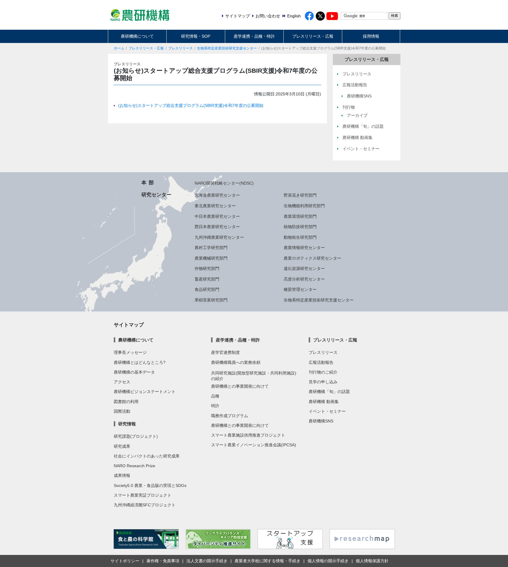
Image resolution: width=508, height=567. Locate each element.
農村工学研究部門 (211, 247)
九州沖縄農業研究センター (219, 237)
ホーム (119, 48)
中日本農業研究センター (217, 216)
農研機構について (137, 36)
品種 (215, 396)
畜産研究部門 (207, 279)
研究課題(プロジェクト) (136, 436)
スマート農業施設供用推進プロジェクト (248, 435)
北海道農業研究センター (217, 195)
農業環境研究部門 (300, 216)
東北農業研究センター (215, 205)
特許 (215, 405)
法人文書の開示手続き (207, 560)
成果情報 (122, 475)
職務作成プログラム (229, 415)
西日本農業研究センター (217, 226)
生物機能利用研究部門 (304, 205)
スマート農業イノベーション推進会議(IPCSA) (253, 444)
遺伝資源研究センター (304, 268)
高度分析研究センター (304, 279)
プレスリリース (180, 48)
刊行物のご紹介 (323, 372)
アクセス (122, 381)
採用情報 (371, 36)
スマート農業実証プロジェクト (142, 495)
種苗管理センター (300, 289)
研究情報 (127, 423)
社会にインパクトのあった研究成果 (147, 456)
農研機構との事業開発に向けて (240, 386)
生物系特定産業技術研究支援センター (227, 48)
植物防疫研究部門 (300, 226)
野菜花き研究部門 (300, 195)
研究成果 (122, 446)
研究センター (156, 195)
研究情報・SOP (195, 36)
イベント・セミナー (327, 411)
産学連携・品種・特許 (254, 36)
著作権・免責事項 (162, 560)
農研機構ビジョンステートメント (145, 391)
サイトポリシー (125, 560)
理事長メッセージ (130, 352)
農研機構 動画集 (324, 401)
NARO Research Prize (134, 465)
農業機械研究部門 (211, 258)
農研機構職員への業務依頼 (235, 362)
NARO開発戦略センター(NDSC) (224, 183)
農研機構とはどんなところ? (140, 362)
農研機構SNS (321, 421)
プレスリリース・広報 (312, 36)
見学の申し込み (323, 381)
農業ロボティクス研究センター (312, 258)
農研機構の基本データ (134, 372)
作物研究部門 (207, 268)
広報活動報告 (321, 362)
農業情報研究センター (304, 247)
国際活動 (122, 411)
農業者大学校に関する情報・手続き (267, 560)
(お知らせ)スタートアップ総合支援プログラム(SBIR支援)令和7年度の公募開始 (190, 105)
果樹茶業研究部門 (211, 300)
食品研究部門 (207, 289)
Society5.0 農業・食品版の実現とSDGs (150, 485)
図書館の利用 (126, 401)
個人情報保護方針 (372, 560)
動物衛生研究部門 (300, 237)
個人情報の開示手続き (328, 560)
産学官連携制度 (225, 352)
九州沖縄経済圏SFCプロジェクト (145, 505)
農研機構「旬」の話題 (329, 391)
